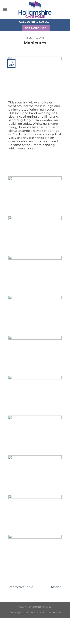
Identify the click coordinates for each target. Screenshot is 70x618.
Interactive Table (20, 587)
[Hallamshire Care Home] (35, 9)
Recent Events (35, 37)
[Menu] (5, 9)
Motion (56, 587)
